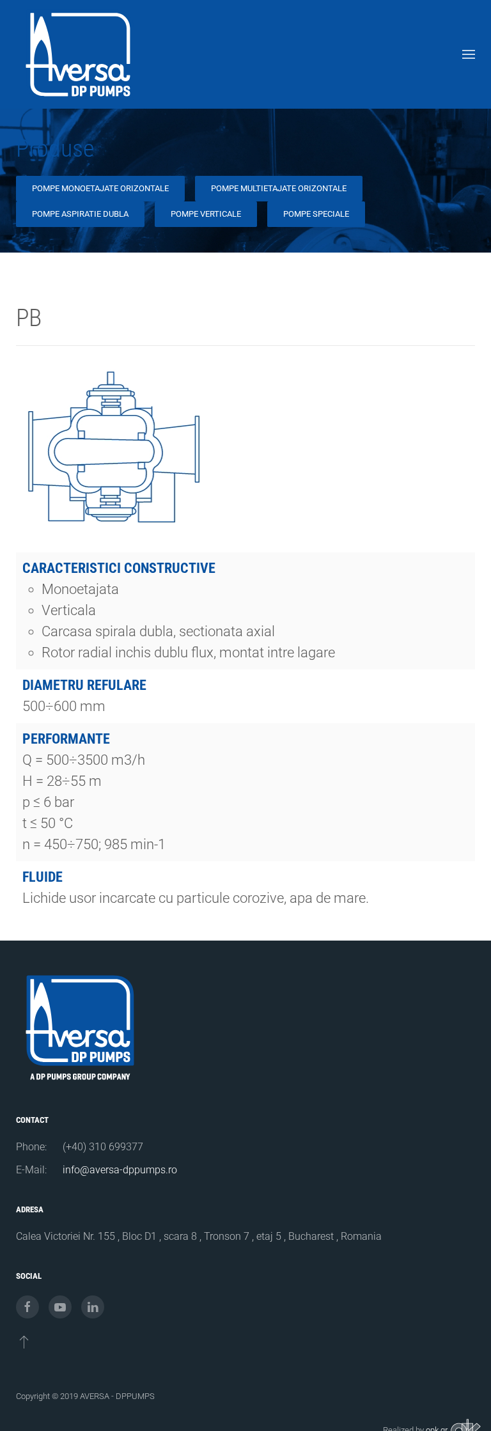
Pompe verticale (206, 214)
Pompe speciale (316, 214)
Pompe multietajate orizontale (279, 188)
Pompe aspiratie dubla (80, 214)
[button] (468, 54)
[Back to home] (80, 54)
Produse (55, 148)
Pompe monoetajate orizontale (100, 188)
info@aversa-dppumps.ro (120, 1170)
